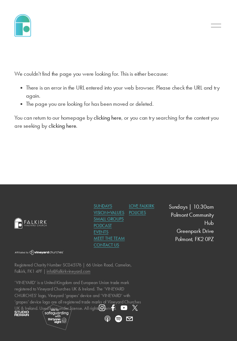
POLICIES (137, 212)
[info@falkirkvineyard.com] (129, 318)
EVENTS (101, 232)
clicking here (107, 117)
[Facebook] (113, 307)
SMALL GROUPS (109, 219)
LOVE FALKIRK (141, 206)
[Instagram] (102, 307)
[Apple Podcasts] (107, 318)
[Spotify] (118, 318)
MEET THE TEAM (109, 238)
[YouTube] (124, 307)
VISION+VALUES (109, 212)
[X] (135, 307)
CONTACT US (106, 245)
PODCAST (103, 225)
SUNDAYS (103, 206)
